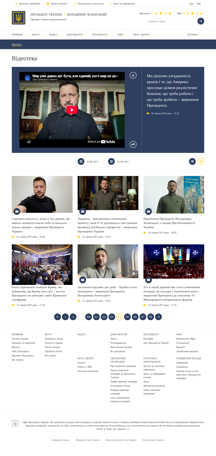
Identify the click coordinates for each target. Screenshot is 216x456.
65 (127, 317)
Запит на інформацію (124, 3)
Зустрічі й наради (54, 342)
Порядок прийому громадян (120, 391)
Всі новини (17, 359)
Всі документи (118, 351)
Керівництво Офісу (186, 338)
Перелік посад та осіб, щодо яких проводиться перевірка (188, 374)
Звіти (146, 381)
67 (142, 317)
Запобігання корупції (187, 351)
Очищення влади (188, 358)
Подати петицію (59, 3)
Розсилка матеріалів (88, 371)
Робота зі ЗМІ (85, 366)
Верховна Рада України (88, 439)
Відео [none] (53, 34)
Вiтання (16, 347)
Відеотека (17, 44)
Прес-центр (86, 358)
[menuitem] (20, 34)
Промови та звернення (23, 342)
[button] (157, 13)
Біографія (148, 338)
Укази (114, 338)
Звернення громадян (118, 360)
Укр (191, 3)
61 (96, 317)
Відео (82, 334)
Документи (119, 334)
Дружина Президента (23, 355)
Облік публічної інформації (151, 391)
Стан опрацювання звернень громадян (120, 399)
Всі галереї (50, 355)
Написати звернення (29, 3)
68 (150, 317)
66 (135, 317)
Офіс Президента (20, 351)
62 (104, 317)
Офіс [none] (121, 34)
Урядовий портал (60, 439)
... (81, 317)
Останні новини (20, 338)
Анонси (82, 362)
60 (88, 317)
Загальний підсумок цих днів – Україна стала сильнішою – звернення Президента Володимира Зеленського (107, 291)
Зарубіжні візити (53, 351)
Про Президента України (156, 342)
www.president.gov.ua (118, 425)
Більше (193, 34)
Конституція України (121, 347)
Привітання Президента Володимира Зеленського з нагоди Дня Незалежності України (169, 223)
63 (111, 317)
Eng (199, 3)
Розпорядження (118, 342)
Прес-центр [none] (142, 34)
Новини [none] (18, 34)
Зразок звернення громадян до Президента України (123, 374)
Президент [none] (100, 34)
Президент (151, 334)
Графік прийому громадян (124, 381)
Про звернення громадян (123, 366)
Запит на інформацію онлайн (154, 375)
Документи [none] (75, 34)
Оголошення (182, 342)
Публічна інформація (151, 360)
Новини (17, 334)
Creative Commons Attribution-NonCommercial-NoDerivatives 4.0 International (149, 422)
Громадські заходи (54, 338)
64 (119, 317)
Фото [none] (36, 34)
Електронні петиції (120, 385)
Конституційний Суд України (121, 439)
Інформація (182, 362)
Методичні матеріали (154, 385)
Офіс (179, 334)
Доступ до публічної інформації (154, 367)
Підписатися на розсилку (91, 3)
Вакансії (180, 347)
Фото (48, 334)
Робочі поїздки (52, 347)
